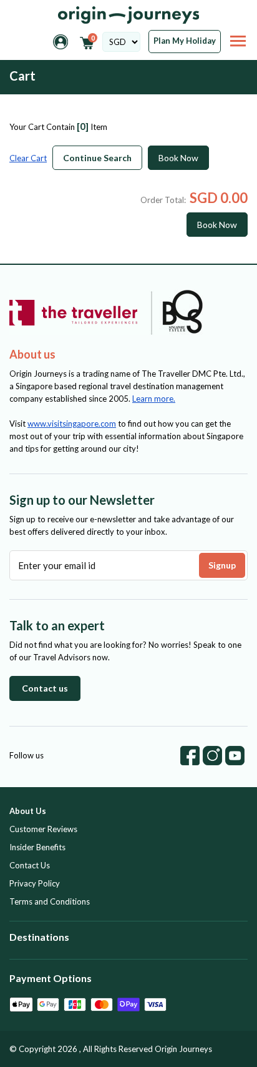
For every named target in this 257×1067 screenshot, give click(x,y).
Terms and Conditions (49, 901)
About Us (27, 811)
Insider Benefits (37, 847)
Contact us (45, 688)
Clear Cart (28, 158)
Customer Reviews (43, 829)
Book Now (178, 157)
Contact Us (29, 865)
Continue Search (97, 157)
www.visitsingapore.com (71, 424)
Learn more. (153, 399)
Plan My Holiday (184, 41)
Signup (222, 565)
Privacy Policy (34, 883)
